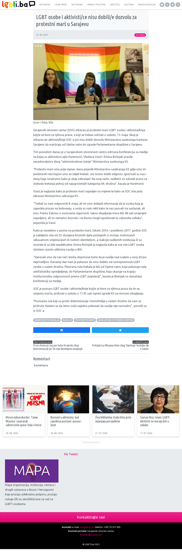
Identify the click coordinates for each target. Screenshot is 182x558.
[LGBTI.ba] (18, 4)
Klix (51, 122)
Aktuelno (140, 35)
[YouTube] (162, 4)
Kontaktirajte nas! (91, 517)
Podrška (84, 534)
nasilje (67, 320)
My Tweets (71, 454)
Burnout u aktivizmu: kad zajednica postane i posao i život (65, 421)
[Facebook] (167, 4)
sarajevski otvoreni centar (115, 320)
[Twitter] (172, 4)
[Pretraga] (178, 4)
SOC (71, 130)
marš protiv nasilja (47, 320)
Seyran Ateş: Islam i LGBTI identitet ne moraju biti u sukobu (155, 421)
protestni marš (85, 320)
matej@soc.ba (87, 527)
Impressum (96, 534)
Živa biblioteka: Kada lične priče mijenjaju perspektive (113, 419)
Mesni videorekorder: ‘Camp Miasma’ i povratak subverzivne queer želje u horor (24, 421)
